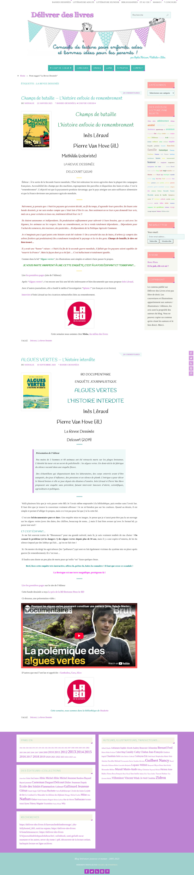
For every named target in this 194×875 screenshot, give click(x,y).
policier (167, 182)
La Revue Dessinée (45, 341)
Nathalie (29, 103)
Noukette (104, 710)
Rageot (50, 800)
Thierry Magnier (36, 803)
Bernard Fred (165, 747)
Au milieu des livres (98, 334)
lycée (161, 170)
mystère (172, 174)
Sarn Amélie (135, 774)
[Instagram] (191, 368)
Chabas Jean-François (152, 752)
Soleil (22, 804)
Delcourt (33, 341)
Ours (173, 178)
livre (149, 170)
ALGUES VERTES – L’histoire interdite (58, 360)
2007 (37, 752)
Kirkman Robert (113, 765)
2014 (80, 752)
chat (155, 133)
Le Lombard (30, 795)
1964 (30, 748)
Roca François (117, 774)
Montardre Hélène (108, 770)
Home (22, 76)
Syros (26, 803)
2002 (87, 748)
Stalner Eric (143, 774)
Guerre (166, 154)
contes (168, 133)
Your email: (153, 232)
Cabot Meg (120, 752)
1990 (49, 748)
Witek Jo (138, 778)
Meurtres (150, 174)
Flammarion (48, 786)
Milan (84, 794)
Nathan (25, 799)
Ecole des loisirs (30, 786)
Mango (67, 795)
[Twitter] (191, 358)
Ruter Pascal (126, 774)
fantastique (163, 150)
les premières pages (35, 275)
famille (152, 149)
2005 (28, 752)
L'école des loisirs (77, 791)
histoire (158, 158)
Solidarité (157, 199)
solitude (163, 199)
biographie (150, 133)
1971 (36, 748)
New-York (158, 178)
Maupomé (151, 765)
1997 (69, 748)
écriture (149, 141)
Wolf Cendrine (149, 778)
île (158, 162)
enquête (171, 142)
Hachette (51, 790)
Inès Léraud (127, 281)
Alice (79, 673)
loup (157, 170)
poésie (162, 182)
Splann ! (87, 288)
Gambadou (65, 673)
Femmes (157, 154)
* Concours (170, 2)
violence (167, 207)
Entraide (163, 146)
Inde (156, 166)
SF (152, 199)
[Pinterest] (191, 373)
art (164, 129)
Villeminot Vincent (122, 777)
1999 (76, 748)
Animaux (151, 129)
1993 (56, 748)
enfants (165, 141)
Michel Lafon (75, 795)
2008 (41, 752)
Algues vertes (35, 281)
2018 (36, 756)
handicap (172, 154)
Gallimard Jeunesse (76, 786)
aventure (170, 129)
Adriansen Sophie (118, 748)
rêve (149, 191)
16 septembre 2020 (46, 365)
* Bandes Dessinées (65, 103)
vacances (172, 203)
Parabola (101, 865)
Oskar (34, 799)
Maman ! (157, 2)
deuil (149, 138)
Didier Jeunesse (72, 782)
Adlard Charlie (106, 748)
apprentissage (159, 129)
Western (159, 211)
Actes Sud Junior (32, 778)
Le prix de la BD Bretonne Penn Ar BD (66, 592)
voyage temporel (152, 211)
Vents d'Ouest (57, 803)
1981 (43, 748)
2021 (53, 757)
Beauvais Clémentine (148, 748)
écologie (171, 137)
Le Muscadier (40, 795)
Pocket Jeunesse (42, 800)
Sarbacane (80, 799)
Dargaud (49, 782)
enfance (155, 142)
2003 (21, 752)
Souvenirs (150, 203)
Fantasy (172, 150)
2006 (32, 752)
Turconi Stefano (161, 774)
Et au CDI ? (145, 2)
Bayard (87, 778)
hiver (163, 158)
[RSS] (191, 363)
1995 (62, 748)
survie (156, 203)
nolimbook (60, 836)
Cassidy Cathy (133, 752)
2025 (71, 757)
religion (172, 187)
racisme (167, 187)
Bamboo (80, 778)
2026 (74, 757)
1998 (72, 748)
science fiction (157, 191)
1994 (59, 748)
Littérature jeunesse (107, 2)
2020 (48, 757)
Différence (155, 138)
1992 (52, 748)
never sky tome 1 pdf (50, 839)
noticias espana (43, 828)
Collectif (131, 756)
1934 (21, 748)
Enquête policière (153, 146)
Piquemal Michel (155, 769)
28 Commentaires (131, 93)
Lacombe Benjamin (125, 765)
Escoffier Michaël (114, 761)
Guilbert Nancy (157, 760)
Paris (149, 182)
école (166, 138)
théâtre (161, 203)
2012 (64, 752)
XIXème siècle (165, 211)
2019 (42, 756)
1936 (24, 748)
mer (173, 170)
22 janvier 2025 (44, 103)
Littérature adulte (83, 2)
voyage (172, 207)
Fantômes (150, 154)
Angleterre (171, 125)
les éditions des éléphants (55, 795)
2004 (24, 752)
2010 (51, 752)
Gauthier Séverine (139, 761)
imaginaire (163, 162)
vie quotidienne (159, 207)
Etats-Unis (170, 146)
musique (167, 174)
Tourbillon (48, 803)
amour (161, 125)
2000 (80, 748)
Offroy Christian (143, 770)
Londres (153, 170)
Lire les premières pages (33, 585)
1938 (27, 748)
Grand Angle (32, 791)
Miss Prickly (167, 765)
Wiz (63, 803)
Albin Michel (46, 778)
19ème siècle (151, 121)
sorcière (168, 199)
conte (164, 133)
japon (163, 166)
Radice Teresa (107, 774)
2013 (72, 752)
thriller (166, 203)
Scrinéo (88, 800)
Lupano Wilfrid (139, 765)
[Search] (167, 15)
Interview (26, 294)
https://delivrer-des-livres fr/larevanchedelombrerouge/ (46, 824)
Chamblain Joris (113, 756)
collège (159, 133)
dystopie (161, 137)
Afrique (172, 121)
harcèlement (151, 158)
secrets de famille (161, 195)
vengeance (150, 207)
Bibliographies (129, 2)
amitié (151, 125)
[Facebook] (191, 353)
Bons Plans (153, 262)
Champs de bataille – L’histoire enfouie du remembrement (71, 98)
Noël (163, 178)
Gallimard (59, 787)
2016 (23, 756)
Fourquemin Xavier (127, 761)
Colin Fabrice (124, 756)
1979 (40, 748)
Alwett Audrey (133, 748)
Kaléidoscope (65, 791)
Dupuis (84, 782)
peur (158, 182)
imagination (171, 162)
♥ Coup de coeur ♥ (86, 103)
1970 (33, 748)
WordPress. (113, 865)
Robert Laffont (58, 799)
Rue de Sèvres (68, 800)
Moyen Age (160, 174)
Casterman (38, 782)
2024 (67, 757)
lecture (168, 166)
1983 (46, 748)
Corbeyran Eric (141, 756)
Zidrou (161, 778)
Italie (159, 166)
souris (172, 199)
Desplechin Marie (162, 756)
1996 (65, 748)
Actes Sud (23, 778)
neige (153, 178)
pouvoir (172, 182)
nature (149, 179)
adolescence (163, 121)
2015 (88, 752)
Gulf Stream (42, 791)
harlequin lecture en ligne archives (36, 843)
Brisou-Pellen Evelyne (108, 752)
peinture (153, 182)
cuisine (172, 133)
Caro (73, 673)
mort (154, 174)
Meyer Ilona (158, 765)
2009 (45, 752)
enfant (160, 141)
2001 (84, 748)
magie (165, 171)
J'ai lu (58, 791)
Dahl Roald (151, 756)
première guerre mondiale (156, 187)
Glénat (23, 790)
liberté (172, 166)
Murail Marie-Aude (126, 769)
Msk (88, 795)
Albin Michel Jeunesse (64, 778)
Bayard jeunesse (25, 782)
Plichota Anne (166, 769)
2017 (29, 756)
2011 (57, 752)
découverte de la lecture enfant (75, 839)
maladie (169, 170)
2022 (58, 757)
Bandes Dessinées (61, 2)
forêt (162, 154)
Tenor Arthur (151, 774)
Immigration (151, 166)
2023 (62, 757)
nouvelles (168, 178)
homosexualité (170, 158)
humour (152, 162)
